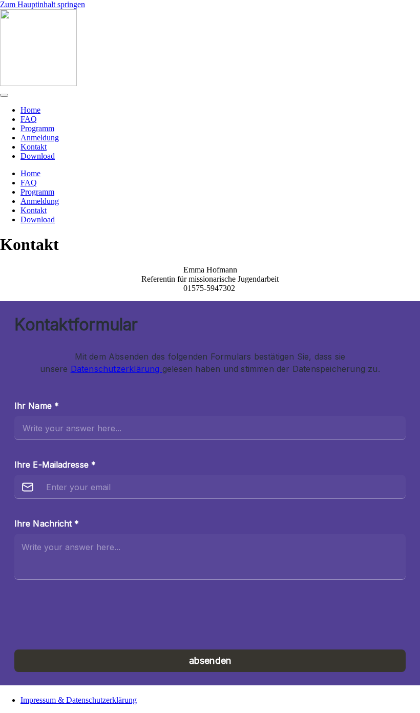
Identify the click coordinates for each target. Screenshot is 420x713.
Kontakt (33, 146)
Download (37, 156)
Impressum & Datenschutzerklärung (78, 700)
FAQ (28, 119)
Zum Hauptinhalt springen (42, 4)
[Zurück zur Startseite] (38, 83)
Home (30, 110)
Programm (37, 128)
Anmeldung (39, 137)
